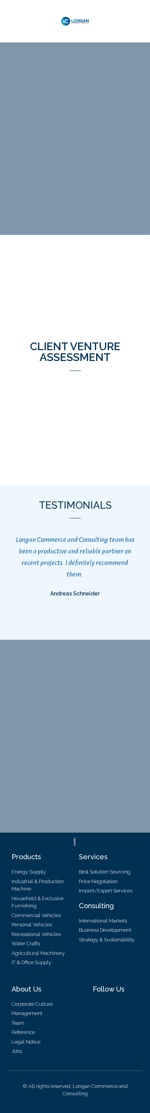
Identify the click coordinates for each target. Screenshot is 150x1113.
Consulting (96, 906)
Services (93, 857)
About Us (27, 989)
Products (26, 857)
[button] (11, 21)
